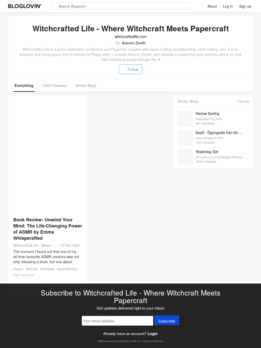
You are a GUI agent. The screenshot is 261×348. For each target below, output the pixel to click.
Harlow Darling (207, 113)
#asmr (18, 268)
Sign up (245, 6)
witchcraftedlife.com (131, 36)
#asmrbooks (67, 268)
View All (243, 101)
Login (153, 333)
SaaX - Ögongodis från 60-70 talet (220, 132)
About (212, 6)
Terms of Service (152, 341)
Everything (24, 85)
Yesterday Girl (206, 151)
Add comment (23, 274)
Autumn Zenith (134, 42)
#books (32, 268)
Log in (228, 6)
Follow (133, 69)
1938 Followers (54, 85)
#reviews (47, 268)
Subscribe (166, 321)
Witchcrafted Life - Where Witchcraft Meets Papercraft (35, 245)
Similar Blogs (85, 85)
